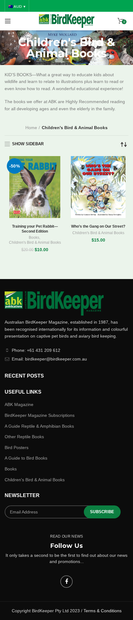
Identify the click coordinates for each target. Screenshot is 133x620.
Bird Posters (16, 447)
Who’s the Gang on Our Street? (98, 226)
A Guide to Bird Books (26, 458)
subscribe (102, 511)
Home (31, 127)
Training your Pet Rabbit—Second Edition (35, 229)
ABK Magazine (19, 404)
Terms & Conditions (103, 610)
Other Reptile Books (24, 436)
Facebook (66, 581)
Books (34, 237)
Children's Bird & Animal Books (35, 242)
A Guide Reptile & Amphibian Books (39, 426)
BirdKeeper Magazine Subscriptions (40, 415)
